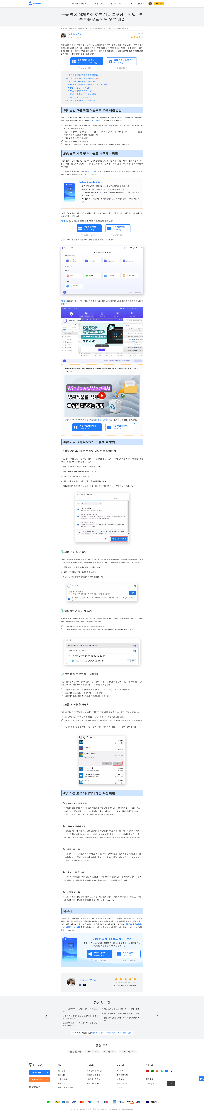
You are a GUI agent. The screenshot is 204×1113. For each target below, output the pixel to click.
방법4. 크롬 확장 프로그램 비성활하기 (84, 94)
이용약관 (61, 1075)
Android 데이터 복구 (128, 1052)
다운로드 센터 (36, 1072)
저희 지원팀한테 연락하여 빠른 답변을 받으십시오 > (111, 1033)
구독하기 (171, 1084)
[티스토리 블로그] (157, 1071)
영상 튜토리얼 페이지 (102, 420)
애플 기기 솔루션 (93, 1083)
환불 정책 (61, 1083)
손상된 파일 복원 (75, 1052)
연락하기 (120, 1071)
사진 (101, 192)
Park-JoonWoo (75, 34)
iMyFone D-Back (91, 171)
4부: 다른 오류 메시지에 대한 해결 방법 (80, 100)
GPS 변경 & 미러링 (94, 1071)
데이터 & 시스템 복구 (80, 3)
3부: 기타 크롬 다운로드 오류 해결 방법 (80, 81)
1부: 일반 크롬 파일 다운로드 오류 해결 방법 (82, 75)
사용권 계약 (62, 1079)
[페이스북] (166, 1071)
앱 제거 (119, 1087)
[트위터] (171, 1071)
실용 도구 (98, 3)
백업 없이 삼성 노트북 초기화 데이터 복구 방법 (121, 1009)
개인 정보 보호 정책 (65, 1087)
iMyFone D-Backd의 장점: (89, 182)
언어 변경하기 (36, 1087)
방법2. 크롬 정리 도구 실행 (80, 88)
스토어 (160, 4)
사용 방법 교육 (122, 1083)
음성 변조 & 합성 (93, 1079)
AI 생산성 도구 (114, 3)
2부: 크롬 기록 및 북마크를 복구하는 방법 (80, 78)
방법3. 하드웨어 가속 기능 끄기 (81, 91)
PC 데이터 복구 (71, 28)
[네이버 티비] (161, 1071)
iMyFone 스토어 (37, 1079)
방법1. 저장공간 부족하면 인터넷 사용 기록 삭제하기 (89, 84)
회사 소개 (61, 1071)
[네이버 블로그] (152, 1071)
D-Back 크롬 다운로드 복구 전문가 (112, 938)
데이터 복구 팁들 (93, 1075)
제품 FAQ (120, 1079)
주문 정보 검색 (122, 1075)
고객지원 (138, 3)
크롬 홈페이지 (95, 120)
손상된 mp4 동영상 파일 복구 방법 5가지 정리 (121, 1013)
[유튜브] (147, 1071)
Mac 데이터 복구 (92, 1052)
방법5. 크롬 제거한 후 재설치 (80, 97)
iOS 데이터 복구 (109, 1052)
